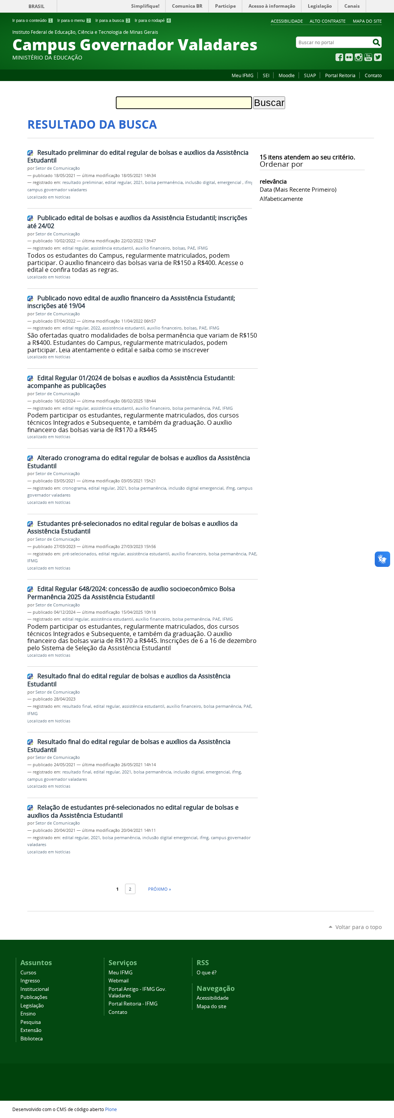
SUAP (310, 75)
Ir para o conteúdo (32, 20)
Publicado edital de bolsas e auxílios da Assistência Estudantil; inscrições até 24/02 (137, 222)
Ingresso (30, 980)
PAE (191, 248)
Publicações (33, 997)
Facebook (339, 57)
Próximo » (159, 889)
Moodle (287, 75)
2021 (138, 182)
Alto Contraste (328, 21)
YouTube (368, 57)
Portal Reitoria (340, 75)
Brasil (36, 6)
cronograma (74, 488)
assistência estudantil (112, 248)
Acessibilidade (287, 21)
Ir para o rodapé (152, 20)
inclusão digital (200, 182)
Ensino (28, 1013)
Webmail (119, 980)
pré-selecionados (79, 554)
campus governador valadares (57, 189)
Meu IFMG (243, 75)
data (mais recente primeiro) (298, 189)
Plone (111, 1109)
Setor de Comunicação (57, 168)
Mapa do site (367, 21)
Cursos (28, 972)
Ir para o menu (73, 20)
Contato (373, 75)
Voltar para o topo (359, 927)
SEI (266, 75)
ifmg (249, 182)
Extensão (31, 1030)
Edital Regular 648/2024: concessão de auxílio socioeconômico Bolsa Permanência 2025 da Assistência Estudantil (131, 593)
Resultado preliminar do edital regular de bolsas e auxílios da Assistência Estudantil (138, 156)
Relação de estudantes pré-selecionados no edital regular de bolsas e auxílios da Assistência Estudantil (133, 811)
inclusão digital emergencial (196, 488)
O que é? (207, 972)
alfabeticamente (281, 198)
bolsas (178, 248)
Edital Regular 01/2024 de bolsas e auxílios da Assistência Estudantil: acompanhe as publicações (131, 382)
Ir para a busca (112, 20)
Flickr (349, 57)
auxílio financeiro (152, 248)
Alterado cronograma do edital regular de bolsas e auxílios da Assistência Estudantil (138, 462)
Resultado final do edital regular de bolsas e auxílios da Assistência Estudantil (128, 680)
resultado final (76, 706)
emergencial (229, 182)
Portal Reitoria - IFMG (133, 1003)
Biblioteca (31, 1038)
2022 (95, 328)
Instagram (358, 57)
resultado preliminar (82, 182)
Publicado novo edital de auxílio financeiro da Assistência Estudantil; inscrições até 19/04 (131, 302)
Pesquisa (30, 1022)
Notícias (62, 197)
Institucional (34, 989)
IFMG (202, 248)
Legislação (32, 1005)
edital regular (118, 182)
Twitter (378, 57)
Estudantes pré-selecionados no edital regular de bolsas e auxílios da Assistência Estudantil (132, 527)
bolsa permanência (164, 182)
